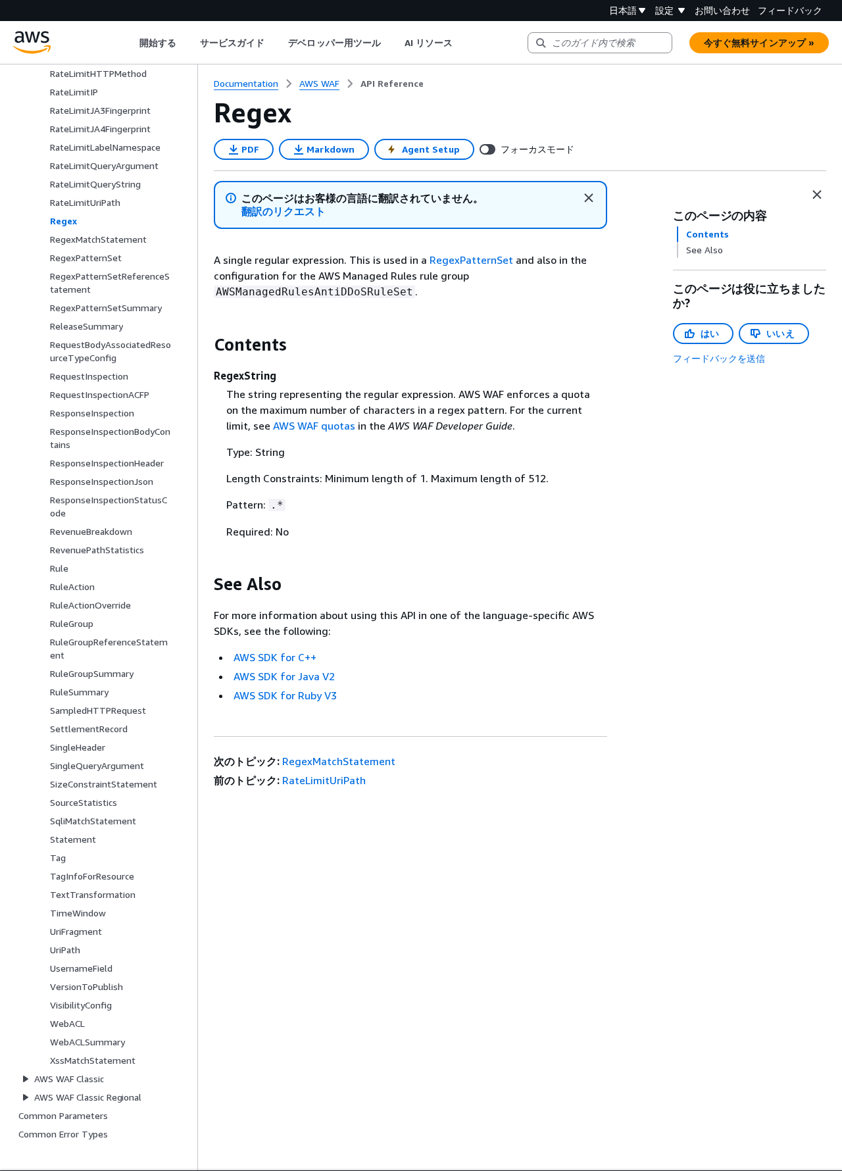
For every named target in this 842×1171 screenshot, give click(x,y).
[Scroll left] (129, 42)
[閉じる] (589, 198)
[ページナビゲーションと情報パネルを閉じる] (817, 194)
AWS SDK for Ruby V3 (285, 695)
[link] (392, 83)
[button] (283, 211)
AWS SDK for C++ (275, 657)
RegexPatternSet (471, 259)
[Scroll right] (463, 42)
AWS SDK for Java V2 (284, 676)
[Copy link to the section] (203, 344)
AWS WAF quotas (314, 425)
